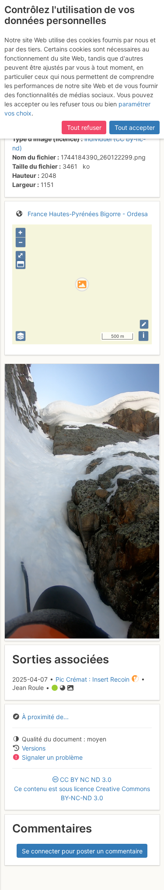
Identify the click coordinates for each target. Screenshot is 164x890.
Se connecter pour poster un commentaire (82, 851)
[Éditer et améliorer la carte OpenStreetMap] (144, 324)
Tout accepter (135, 127)
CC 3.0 (82, 789)
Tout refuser (84, 127)
